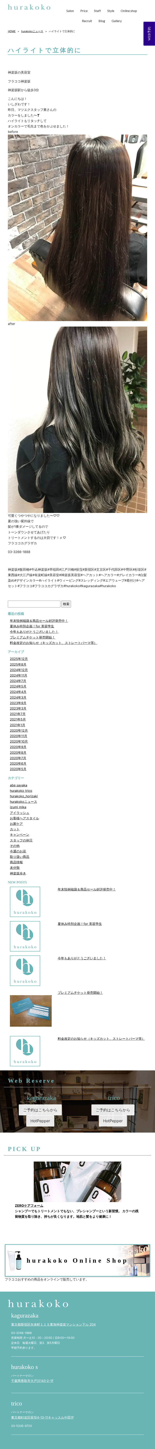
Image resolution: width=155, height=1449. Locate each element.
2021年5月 (18, 719)
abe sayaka (18, 785)
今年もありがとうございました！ (34, 632)
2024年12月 (19, 670)
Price (84, 11)
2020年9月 (18, 747)
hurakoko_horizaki (24, 796)
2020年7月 (18, 758)
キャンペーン (19, 835)
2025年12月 (19, 659)
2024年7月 (18, 681)
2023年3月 (18, 708)
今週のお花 (18, 851)
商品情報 (16, 862)
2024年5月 (18, 686)
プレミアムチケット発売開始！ (32, 637)
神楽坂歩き (18, 873)
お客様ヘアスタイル (24, 818)
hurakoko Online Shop (78, 1260)
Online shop (129, 11)
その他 (15, 846)
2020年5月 (18, 769)
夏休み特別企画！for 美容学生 (32, 626)
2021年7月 (18, 714)
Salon (70, 11)
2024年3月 (18, 697)
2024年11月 (18, 675)
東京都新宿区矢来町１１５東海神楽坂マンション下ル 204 (53, 1324)
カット (15, 829)
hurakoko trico (21, 791)
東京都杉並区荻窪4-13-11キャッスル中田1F (42, 1417)
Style (110, 11)
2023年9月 (18, 703)
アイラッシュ (19, 813)
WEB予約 (149, 34)
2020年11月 (18, 736)
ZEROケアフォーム (29, 1205)
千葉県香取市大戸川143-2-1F (32, 1381)
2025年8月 (18, 664)
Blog (101, 21)
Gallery (117, 21)
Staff (97, 11)
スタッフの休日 (21, 840)
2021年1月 (17, 725)
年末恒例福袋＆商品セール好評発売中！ (39, 621)
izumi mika (18, 807)
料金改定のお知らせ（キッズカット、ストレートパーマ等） (53, 643)
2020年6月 (18, 763)
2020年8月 (18, 753)
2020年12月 (19, 730)
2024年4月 (18, 692)
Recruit (87, 21)
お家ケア (16, 824)
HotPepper (40, 1120)
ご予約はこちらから (40, 1109)
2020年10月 (19, 741)
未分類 (15, 868)
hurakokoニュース (23, 802)
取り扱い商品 (19, 857)
